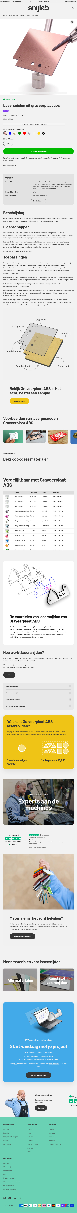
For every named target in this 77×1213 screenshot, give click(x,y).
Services (6, 1140)
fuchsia (44, 516)
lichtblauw (45, 526)
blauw (44, 540)
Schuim (30, 1137)
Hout (29, 1133)
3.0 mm (32, 511)
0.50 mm (33, 506)
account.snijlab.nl (47, 1056)
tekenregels (49, 1052)
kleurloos (45, 496)
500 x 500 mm (57, 496)
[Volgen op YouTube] (9, 1198)
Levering (52, 1133)
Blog (4, 1174)
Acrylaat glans (20, 540)
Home (5, 15)
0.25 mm (33, 501)
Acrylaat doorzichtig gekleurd (21, 511)
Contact (41, 1108)
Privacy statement (9, 1178)
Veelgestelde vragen (10, 1137)
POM (28, 1152)
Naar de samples (19, 401)
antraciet (45, 511)
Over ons (6, 1163)
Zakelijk (6, 1133)
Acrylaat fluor (19, 530)
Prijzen (51, 1129)
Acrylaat (30, 1148)
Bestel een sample (9, 165)
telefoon (26, 667)
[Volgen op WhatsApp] (20, 1198)
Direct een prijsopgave (39, 151)
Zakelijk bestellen (55, 1144)
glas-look (45, 521)
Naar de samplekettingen (22, 936)
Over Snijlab (7, 1144)
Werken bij (7, 1167)
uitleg (9, 675)
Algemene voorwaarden (11, 1182)
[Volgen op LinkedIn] (14, 1198)
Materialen (12, 15)
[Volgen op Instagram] (4, 1198)
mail (32, 667)
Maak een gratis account (38, 1075)
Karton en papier (33, 1144)
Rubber (30, 1140)
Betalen (51, 1137)
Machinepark (7, 1170)
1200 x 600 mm (58, 511)
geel (43, 545)
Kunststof (20, 15)
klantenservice (54, 1063)
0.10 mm (33, 496)
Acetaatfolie (19, 496)
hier (15, 1063)
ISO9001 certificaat (9, 1189)
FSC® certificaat (8, 1185)
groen (44, 530)
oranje (44, 535)
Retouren (52, 1140)
